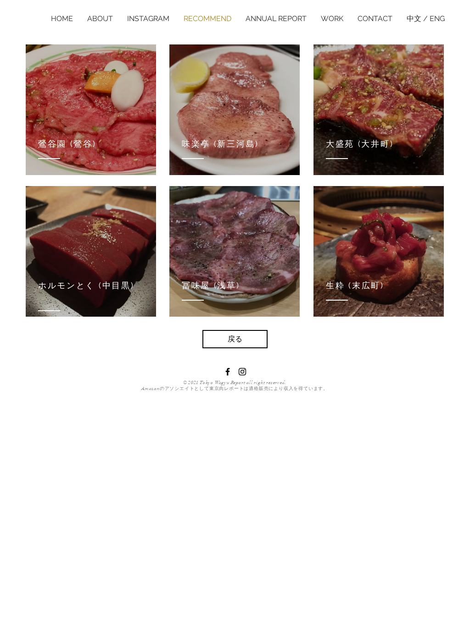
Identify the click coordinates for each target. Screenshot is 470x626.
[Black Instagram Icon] (242, 372)
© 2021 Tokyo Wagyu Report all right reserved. (235, 382)
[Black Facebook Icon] (228, 372)
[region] (91, 109)
